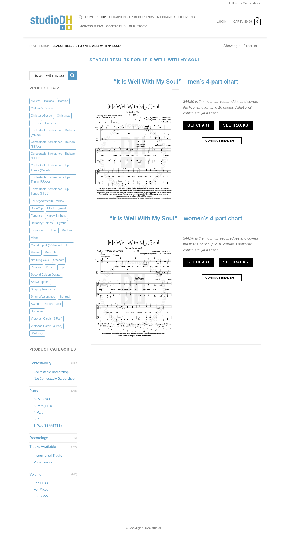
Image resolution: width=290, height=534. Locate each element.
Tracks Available (42, 447)
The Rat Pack (52, 304)
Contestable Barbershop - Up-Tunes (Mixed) (50, 168)
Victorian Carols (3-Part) (46, 318)
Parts (33, 391)
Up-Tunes (37, 311)
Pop (61, 267)
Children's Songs (42, 108)
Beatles (63, 101)
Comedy (50, 123)
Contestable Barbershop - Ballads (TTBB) (53, 156)
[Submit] (72, 75)
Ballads (49, 101)
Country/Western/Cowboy (47, 201)
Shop (45, 46)
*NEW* (35, 101)
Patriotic (36, 267)
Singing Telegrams (43, 289)
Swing (35, 304)
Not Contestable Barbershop (54, 378)
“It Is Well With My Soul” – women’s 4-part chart (175, 218)
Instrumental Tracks (48, 455)
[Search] (80, 17)
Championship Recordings (131, 17)
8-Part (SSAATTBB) (48, 426)
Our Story (138, 26)
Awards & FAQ (91, 26)
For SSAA (41, 496)
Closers (36, 123)
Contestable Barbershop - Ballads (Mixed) (53, 133)
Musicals (50, 252)
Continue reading (221, 140)
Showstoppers (40, 282)
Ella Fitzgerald (56, 208)
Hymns (61, 223)
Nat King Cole (40, 260)
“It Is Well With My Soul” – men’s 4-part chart (176, 81)
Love (54, 230)
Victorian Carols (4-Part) (46, 326)
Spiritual (64, 296)
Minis (34, 238)
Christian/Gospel (42, 116)
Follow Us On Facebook (245, 3)
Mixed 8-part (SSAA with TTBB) (51, 245)
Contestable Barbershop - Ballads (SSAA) (53, 144)
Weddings (37, 333)
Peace (50, 267)
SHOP (101, 17)
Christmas (63, 116)
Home (89, 17)
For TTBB (41, 483)
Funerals (36, 215)
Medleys (67, 230)
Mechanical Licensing (176, 17)
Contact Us (116, 26)
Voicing (35, 474)
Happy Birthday (56, 215)
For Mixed (41, 489)
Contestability (40, 363)
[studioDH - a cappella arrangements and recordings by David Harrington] (50, 22)
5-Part (38, 419)
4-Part (38, 412)
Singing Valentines (43, 296)
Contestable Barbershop (51, 372)
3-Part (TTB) (43, 406)
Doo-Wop (37, 208)
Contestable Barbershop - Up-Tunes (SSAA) (50, 179)
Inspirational (39, 230)
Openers (58, 260)
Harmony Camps (42, 223)
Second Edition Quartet (46, 274)
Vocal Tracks (43, 462)
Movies (35, 252)
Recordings (38, 438)
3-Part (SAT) (43, 399)
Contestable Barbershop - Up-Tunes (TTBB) (50, 191)
